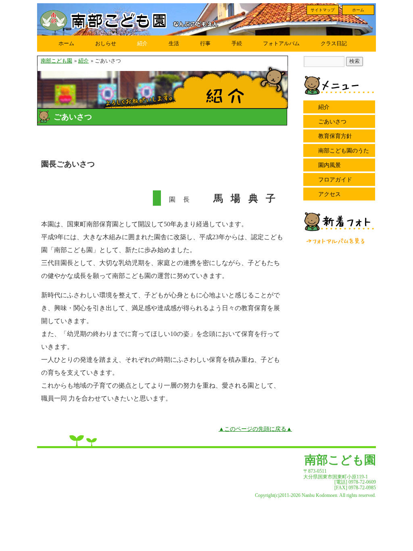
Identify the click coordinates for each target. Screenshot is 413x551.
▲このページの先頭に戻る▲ (255, 429)
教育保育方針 (335, 136)
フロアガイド (335, 179)
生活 (174, 43)
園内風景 (329, 165)
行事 (205, 43)
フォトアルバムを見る (336, 241)
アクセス (329, 194)
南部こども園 (56, 61)
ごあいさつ (332, 121)
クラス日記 (334, 43)
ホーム (358, 10)
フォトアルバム (281, 43)
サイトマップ (323, 10)
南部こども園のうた (343, 150)
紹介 (142, 43)
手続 (237, 43)
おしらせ (105, 43)
